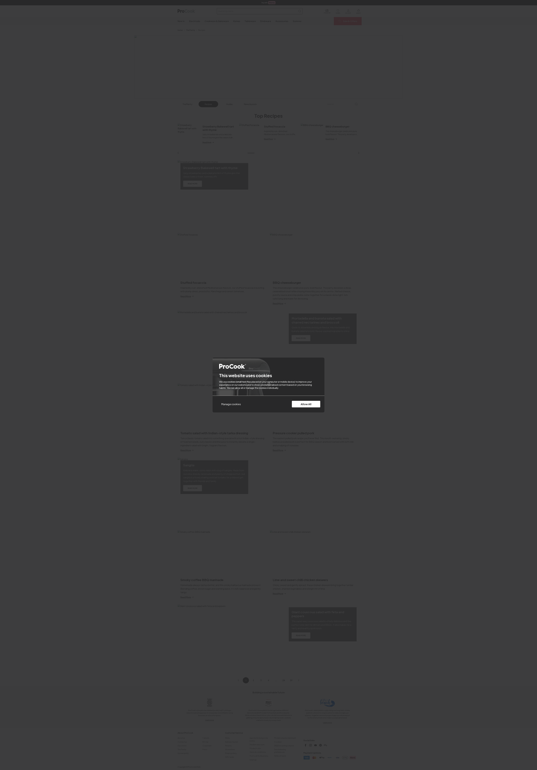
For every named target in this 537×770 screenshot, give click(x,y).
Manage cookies (231, 404)
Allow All (306, 404)
